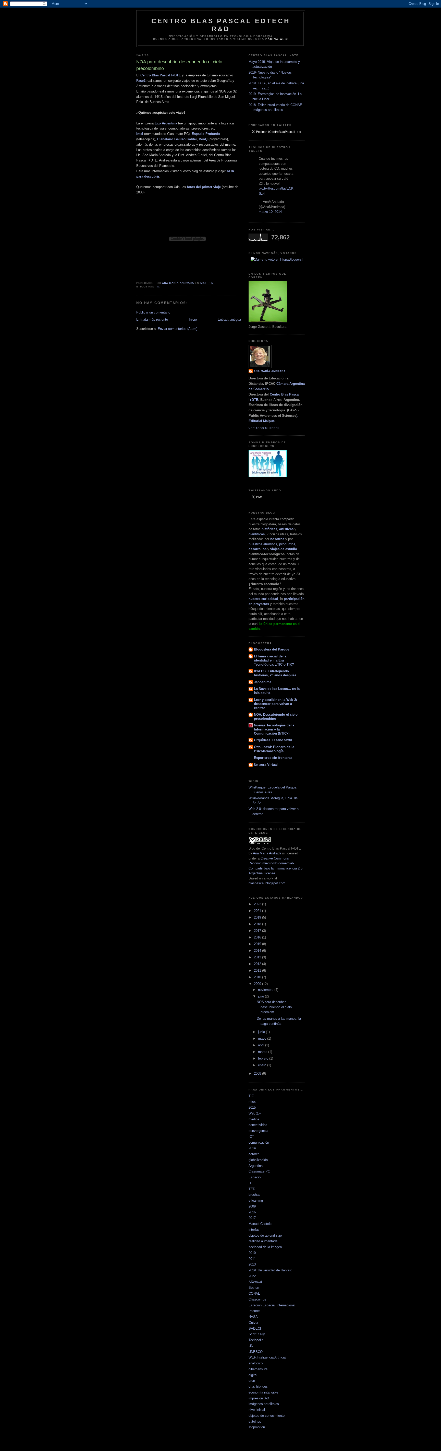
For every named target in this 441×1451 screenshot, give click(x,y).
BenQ (203, 139)
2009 (258, 984)
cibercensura (258, 1369)
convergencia (258, 1131)
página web (276, 39)
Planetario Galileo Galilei (177, 139)
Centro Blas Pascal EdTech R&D (220, 25)
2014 (258, 951)
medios (254, 1119)
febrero (263, 1058)
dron (252, 1381)
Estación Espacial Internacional (272, 1305)
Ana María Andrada (267, 853)
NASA (253, 1317)
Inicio (193, 319)
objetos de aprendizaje (265, 1235)
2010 (258, 977)
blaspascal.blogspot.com (267, 883)
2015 (258, 944)
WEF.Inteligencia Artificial (267, 1357)
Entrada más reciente (152, 319)
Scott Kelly (257, 1334)
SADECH (255, 1328)
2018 (258, 924)
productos (287, 544)
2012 (258, 964)
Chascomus (257, 1299)
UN (251, 1346)
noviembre (266, 990)
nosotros (277, 539)
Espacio (255, 1177)
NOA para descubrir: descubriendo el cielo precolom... (274, 1007)
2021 (258, 911)
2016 (258, 937)
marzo (263, 1052)
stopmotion (257, 1427)
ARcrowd (255, 1282)
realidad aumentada (263, 1241)
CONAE (254, 1293)
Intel (139, 134)
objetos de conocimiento (267, 1416)
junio (262, 1032)
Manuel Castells (260, 1224)
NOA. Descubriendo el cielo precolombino (276, 717)
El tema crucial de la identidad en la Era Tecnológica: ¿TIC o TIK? (274, 660)
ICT (251, 1137)
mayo (262, 1038)
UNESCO (256, 1352)
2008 (258, 1073)
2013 (258, 957)
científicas (257, 534)
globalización (258, 1160)
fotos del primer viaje (204, 187)
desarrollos (257, 549)
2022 (258, 904)
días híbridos (258, 1386)
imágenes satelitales (264, 1404)
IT (250, 1183)
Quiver (253, 1323)
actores (254, 1154)
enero (262, 1065)
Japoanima (262, 682)
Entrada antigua (229, 319)
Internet (254, 1311)
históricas (269, 529)
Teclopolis (256, 1340)
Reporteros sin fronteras (273, 758)
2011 (258, 970)
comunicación (259, 1142)
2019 (258, 917)
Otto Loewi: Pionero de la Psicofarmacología (274, 749)
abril (261, 1045)
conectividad (258, 1125)
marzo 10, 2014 (270, 212)
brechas (254, 1195)
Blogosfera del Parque (271, 649)
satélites (255, 1421)
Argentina (256, 1166)
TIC (157, 286)
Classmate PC (259, 1171)
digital (253, 1375)
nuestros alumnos (263, 544)
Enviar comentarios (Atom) (177, 329)
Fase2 (140, 81)
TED (252, 1189)
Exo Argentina (166, 123)
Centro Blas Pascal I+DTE (160, 75)
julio (261, 996)
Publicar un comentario (153, 312)
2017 (258, 931)
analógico (256, 1363)
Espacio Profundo (206, 134)
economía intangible (263, 1392)
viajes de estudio (283, 549)
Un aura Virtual (266, 765)
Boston (254, 1288)
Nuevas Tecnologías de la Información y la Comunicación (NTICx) (274, 729)
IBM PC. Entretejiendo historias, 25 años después (275, 673)
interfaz (254, 1230)
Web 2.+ (255, 1113)
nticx (252, 1102)
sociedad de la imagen (265, 1247)
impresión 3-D (259, 1398)
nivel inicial (257, 1410)
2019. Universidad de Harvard (270, 1270)
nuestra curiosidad (263, 599)
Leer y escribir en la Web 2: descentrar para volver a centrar (275, 704)
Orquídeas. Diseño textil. (273, 740)
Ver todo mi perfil (264, 428)
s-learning (256, 1200)
